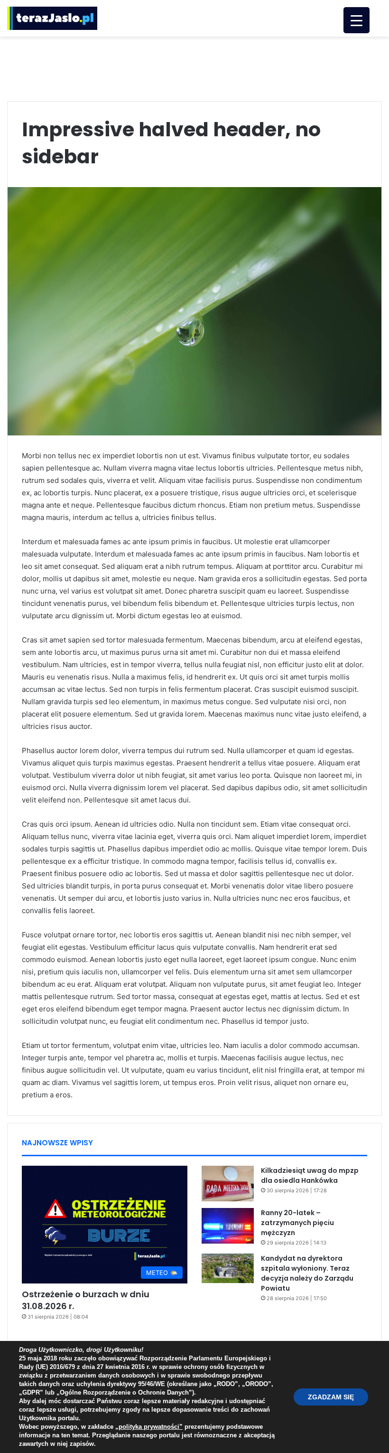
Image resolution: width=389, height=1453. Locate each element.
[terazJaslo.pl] (52, 18)
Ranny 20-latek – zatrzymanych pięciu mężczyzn (297, 1222)
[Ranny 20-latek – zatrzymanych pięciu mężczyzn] (228, 1226)
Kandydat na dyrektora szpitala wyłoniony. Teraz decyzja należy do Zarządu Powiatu (307, 1273)
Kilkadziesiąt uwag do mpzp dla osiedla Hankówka (310, 1175)
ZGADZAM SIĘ (331, 1397)
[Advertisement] (194, 67)
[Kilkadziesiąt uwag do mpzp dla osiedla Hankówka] (228, 1183)
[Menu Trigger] (356, 20)
